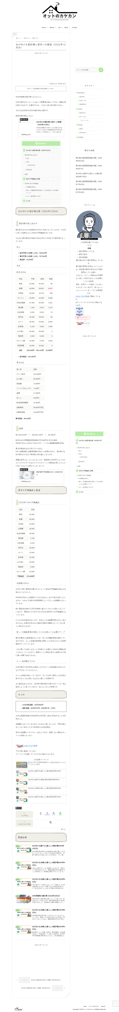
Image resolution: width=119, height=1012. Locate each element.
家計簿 (19, 808)
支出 (27, 162)
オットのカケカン (94, 1006)
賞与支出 (29, 169)
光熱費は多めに (31, 187)
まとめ (28, 201)
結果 (26, 174)
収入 (27, 158)
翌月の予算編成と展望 (33, 179)
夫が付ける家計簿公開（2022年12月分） (39, 150)
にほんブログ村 (30, 746)
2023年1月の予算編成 (31, 183)
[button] (101, 70)
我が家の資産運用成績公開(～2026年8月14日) (89, 159)
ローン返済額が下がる (33, 196)
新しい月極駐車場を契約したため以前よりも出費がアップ (42, 191)
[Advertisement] (41, 68)
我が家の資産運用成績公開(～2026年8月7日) (89, 167)
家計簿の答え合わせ (31, 155)
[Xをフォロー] (50, 822)
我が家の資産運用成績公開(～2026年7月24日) (89, 190)
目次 (39, 143)
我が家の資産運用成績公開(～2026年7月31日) (89, 182)
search (103, 1006)
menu (85, 1006)
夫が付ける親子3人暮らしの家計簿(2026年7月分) (89, 175)
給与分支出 (31, 165)
